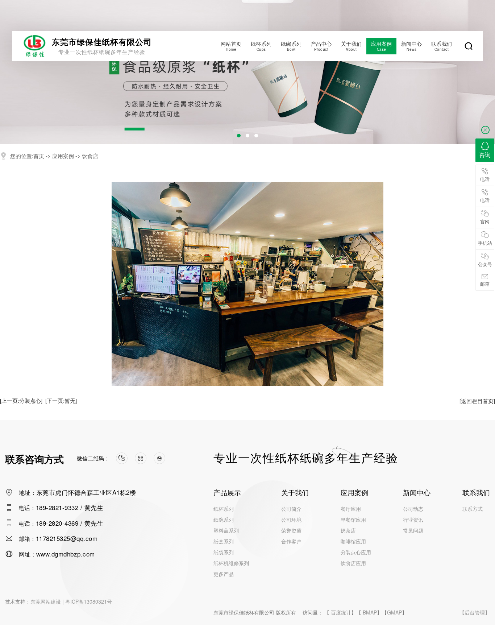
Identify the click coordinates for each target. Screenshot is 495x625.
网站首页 (231, 46)
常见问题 (413, 530)
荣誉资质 (291, 530)
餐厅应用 (351, 508)
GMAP (394, 612)
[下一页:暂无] (61, 400)
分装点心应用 (356, 552)
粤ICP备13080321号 (88, 601)
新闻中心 (411, 46)
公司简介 (291, 508)
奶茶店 (348, 530)
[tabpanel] (247, 72)
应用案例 (381, 46)
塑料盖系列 (226, 530)
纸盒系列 (223, 541)
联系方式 (472, 508)
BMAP (370, 612)
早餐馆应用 (353, 519)
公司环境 (291, 519)
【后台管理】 (474, 612)
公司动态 (413, 508)
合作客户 (291, 541)
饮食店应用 (353, 563)
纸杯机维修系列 (231, 563)
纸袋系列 (223, 552)
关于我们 (351, 46)
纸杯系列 (261, 46)
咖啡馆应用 (353, 541)
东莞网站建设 (45, 601)
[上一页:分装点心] (21, 400)
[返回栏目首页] (477, 401)
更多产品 (223, 574)
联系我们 (441, 46)
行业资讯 (413, 519)
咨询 (485, 154)
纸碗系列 (291, 46)
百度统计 (341, 612)
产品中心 (321, 46)
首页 (38, 155)
